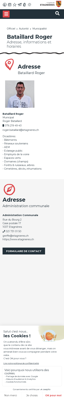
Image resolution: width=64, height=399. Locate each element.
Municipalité (39, 28)
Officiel (11, 28)
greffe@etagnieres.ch (16, 235)
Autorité (24, 28)
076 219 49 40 (13, 125)
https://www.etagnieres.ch (18, 239)
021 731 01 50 (13, 231)
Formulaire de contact (23, 251)
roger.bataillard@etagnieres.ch (21, 130)
